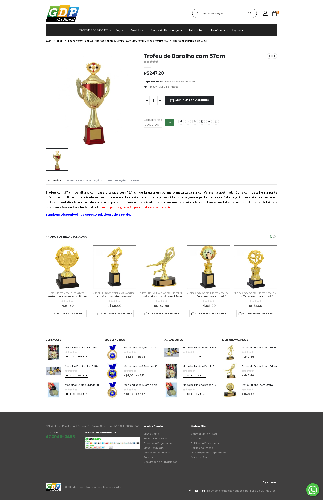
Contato (196, 438)
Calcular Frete (153, 120)
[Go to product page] (67, 267)
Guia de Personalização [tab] (84, 180)
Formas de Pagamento (158, 443)
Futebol (143, 293)
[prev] (269, 56)
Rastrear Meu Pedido (156, 438)
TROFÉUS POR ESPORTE (93, 30)
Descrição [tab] (53, 180)
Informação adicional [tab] (124, 180)
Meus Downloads (154, 448)
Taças (120, 30)
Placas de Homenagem (166, 30)
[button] (271, 236)
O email (209, 122)
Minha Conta (151, 434)
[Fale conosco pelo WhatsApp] (312, 489)
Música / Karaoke (102, 293)
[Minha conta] (265, 13)
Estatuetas (196, 30)
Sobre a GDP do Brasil (204, 434)
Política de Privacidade (205, 443)
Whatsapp (216, 122)
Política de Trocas (202, 448)
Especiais (238, 30)
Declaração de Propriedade (208, 452)
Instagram (203, 491)
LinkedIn (195, 122)
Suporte (148, 457)
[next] (274, 56)
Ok (169, 122)
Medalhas (137, 30)
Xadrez (80, 293)
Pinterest (202, 122)
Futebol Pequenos (157, 293)
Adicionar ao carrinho (192, 100)
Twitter (188, 122)
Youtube (196, 491)
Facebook (181, 122)
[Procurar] (250, 13)
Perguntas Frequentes (157, 452)
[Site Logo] (62, 13)
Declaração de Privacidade (161, 462)
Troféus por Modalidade (63, 293)
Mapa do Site (199, 457)
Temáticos (218, 30)
